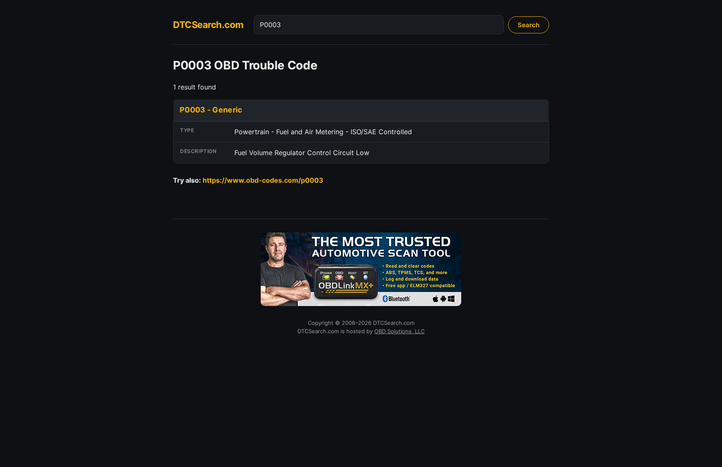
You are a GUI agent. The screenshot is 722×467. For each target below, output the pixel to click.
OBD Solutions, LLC (399, 331)
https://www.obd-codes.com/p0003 (263, 180)
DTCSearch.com (208, 24)
